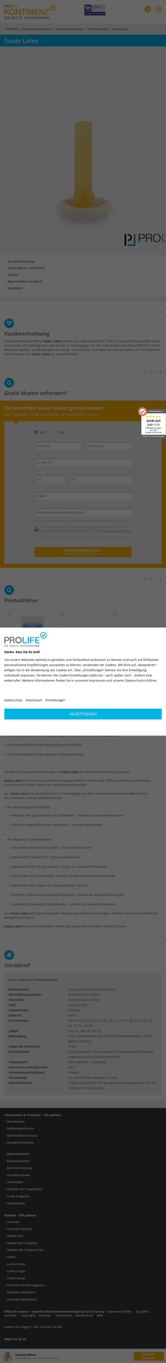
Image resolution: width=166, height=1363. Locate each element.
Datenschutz (13, 700)
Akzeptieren (83, 714)
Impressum (34, 700)
